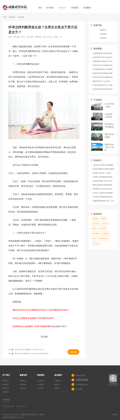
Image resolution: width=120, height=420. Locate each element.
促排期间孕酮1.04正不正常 (102, 181)
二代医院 (40, 384)
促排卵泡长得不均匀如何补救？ (104, 57)
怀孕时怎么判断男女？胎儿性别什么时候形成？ (32, 353)
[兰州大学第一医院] (97, 106)
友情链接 (5, 392)
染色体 (105, 223)
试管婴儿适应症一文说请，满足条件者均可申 (104, 173)
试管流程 (102, 228)
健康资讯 (62, 7)
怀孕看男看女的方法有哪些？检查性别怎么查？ (104, 69)
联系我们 (5, 388)
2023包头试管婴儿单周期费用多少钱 (104, 165)
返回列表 (73, 352)
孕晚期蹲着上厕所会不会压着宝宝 (104, 61)
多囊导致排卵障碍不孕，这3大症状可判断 (104, 201)
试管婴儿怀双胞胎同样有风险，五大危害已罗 (104, 197)
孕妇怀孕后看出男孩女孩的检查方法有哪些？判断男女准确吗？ (104, 73)
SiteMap (42, 414)
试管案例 (57, 380)
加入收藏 (44, 336)
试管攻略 (21, 17)
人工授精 (40, 388)
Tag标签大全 (20, 406)
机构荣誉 (5, 384)
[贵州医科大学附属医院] (97, 127)
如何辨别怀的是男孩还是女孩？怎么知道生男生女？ (104, 89)
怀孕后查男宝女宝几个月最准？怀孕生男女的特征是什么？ (104, 85)
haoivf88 (79, 389)
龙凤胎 (95, 218)
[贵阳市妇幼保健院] (97, 137)
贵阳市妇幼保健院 (109, 135)
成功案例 (87, 7)
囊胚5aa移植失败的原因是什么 (104, 185)
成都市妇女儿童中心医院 (109, 147)
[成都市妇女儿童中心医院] (97, 147)
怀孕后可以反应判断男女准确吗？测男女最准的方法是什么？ (104, 77)
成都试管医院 (26, 414)
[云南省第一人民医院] (97, 116)
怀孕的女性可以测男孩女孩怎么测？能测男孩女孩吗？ (104, 65)
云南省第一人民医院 (109, 115)
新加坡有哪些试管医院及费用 (103, 169)
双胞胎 (103, 218)
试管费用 (96, 233)
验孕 (94, 238)
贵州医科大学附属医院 (109, 125)
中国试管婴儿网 (8, 406)
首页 (40, 7)
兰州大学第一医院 (109, 105)
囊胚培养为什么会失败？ (102, 81)
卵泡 (94, 228)
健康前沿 (103, 30)
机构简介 (5, 380)
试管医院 (74, 7)
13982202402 (81, 379)
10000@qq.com (82, 384)
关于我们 (50, 7)
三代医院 (40, 380)
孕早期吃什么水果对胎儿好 (102, 189)
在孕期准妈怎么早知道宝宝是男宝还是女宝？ (104, 53)
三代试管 (96, 243)
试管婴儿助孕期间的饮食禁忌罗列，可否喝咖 (104, 177)
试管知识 (103, 38)
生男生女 (96, 223)
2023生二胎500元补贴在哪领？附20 (104, 193)
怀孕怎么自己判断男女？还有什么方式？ (30, 349)
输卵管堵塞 (103, 238)
